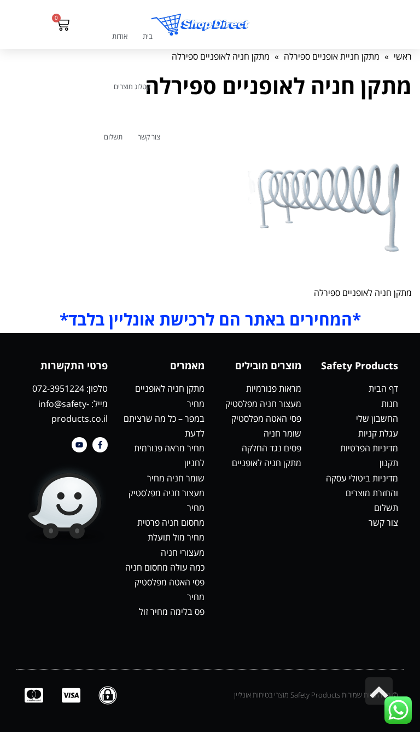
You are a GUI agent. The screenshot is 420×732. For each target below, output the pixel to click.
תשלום (113, 137)
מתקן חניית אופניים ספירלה (332, 56)
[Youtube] (79, 444)
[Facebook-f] (100, 444)
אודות (119, 36)
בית (148, 36)
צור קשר (149, 137)
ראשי (403, 56)
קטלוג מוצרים (132, 86)
